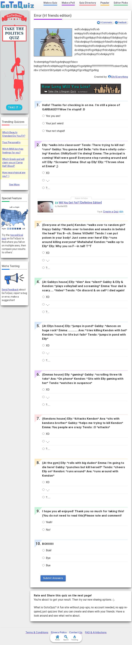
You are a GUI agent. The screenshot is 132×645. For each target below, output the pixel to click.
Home (57, 640)
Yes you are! (52, 116)
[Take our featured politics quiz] (14, 218)
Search (66, 640)
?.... (47, 312)
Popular (104, 2)
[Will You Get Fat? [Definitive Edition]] (45, 206)
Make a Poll (68, 2)
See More (14, 184)
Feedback (122, 22)
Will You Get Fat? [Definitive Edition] (80, 202)
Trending (74, 640)
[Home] (17, 5)
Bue (48, 565)
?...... (47, 360)
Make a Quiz (50, 2)
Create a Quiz (111, 211)
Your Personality (11, 142)
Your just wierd (54, 123)
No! (48, 529)
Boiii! (48, 550)
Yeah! (48, 522)
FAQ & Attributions (96, 632)
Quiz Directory (87, 2)
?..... (47, 188)
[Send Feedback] (14, 278)
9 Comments (106, 22)
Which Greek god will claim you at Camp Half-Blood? (13, 163)
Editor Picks (121, 2)
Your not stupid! (55, 131)
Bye (48, 558)
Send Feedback (10, 289)
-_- (47, 180)
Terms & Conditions (36, 632)
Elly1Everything (119, 76)
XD (47, 173)
